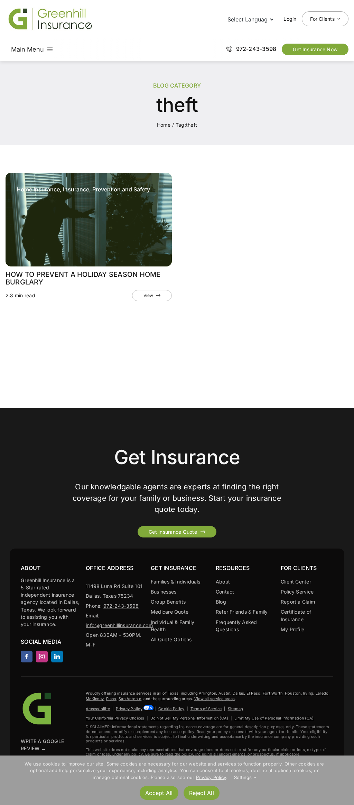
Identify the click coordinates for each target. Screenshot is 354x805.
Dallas (238, 693)
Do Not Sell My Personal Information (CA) (189, 718)
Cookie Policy (171, 708)
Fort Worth (272, 693)
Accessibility (98, 708)
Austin (224, 693)
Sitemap (235, 708)
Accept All (159, 792)
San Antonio (130, 698)
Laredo (322, 693)
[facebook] (26, 656)
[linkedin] (57, 656)
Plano (111, 698)
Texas (173, 693)
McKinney (95, 698)
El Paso (253, 693)
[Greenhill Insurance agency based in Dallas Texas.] (38, 693)
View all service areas (214, 698)
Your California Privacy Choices (115, 718)
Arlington (207, 693)
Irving (308, 693)
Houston (293, 693)
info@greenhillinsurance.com (119, 625)
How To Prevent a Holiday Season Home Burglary (83, 278)
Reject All (201, 792)
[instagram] (42, 656)
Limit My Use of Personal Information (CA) (274, 718)
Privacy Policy (129, 708)
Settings (243, 777)
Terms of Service (206, 708)
